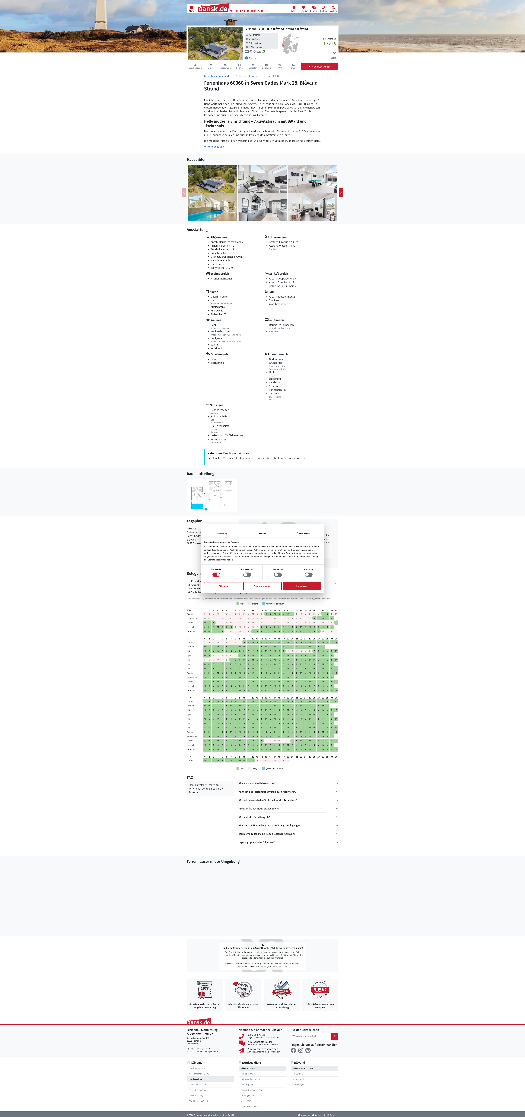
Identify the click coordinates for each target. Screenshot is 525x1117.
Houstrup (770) (247, 1084)
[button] (192, 8)
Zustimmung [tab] (221, 533)
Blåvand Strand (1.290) (303, 1068)
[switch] (247, 575)
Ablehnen (223, 586)
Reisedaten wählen (320, 66)
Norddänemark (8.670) (199, 1073)
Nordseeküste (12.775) (199, 1079)
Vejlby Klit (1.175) (248, 1106)
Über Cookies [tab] (303, 533)
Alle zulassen (301, 586)
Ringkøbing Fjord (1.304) (252, 1090)
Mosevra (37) (298, 1084)
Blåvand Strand (246, 76)
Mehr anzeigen (215, 146)
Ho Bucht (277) (299, 1073)
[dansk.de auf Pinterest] (308, 1050)
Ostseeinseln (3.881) (198, 1090)
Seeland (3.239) (196, 1095)
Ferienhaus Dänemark (216, 76)
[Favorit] (334, 52)
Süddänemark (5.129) (198, 1101)
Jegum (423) (298, 1079)
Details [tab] (262, 533)
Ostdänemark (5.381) (198, 1084)
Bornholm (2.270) (197, 1068)
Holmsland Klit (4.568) (251, 1079)
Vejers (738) (246, 1101)
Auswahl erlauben (262, 586)
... (234, 76)
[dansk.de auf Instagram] (300, 1050)
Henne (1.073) (247, 1073)
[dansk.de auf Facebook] (293, 1050)
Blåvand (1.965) (248, 1068)
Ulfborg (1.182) (247, 1095)
